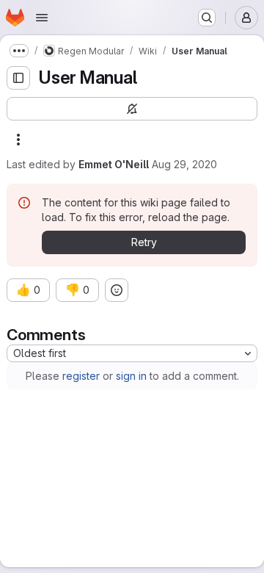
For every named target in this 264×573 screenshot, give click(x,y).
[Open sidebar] (18, 78)
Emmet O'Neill (113, 164)
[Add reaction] (116, 290)
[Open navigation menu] (42, 17)
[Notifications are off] (132, 108)
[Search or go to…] (207, 17)
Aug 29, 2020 (184, 164)
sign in (131, 376)
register (81, 376)
